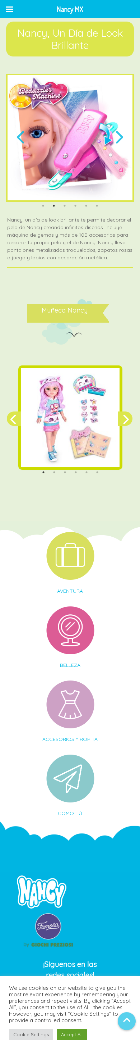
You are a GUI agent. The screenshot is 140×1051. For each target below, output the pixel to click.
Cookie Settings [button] (31, 1034)
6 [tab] (97, 205)
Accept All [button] (72, 1034)
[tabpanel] (70, 137)
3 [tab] (64, 205)
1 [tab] (43, 205)
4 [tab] (75, 205)
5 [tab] (86, 205)
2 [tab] (53, 205)
